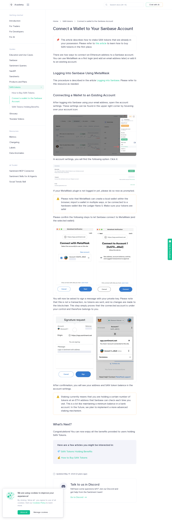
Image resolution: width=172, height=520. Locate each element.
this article (101, 43)
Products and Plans (18, 81)
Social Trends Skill (17, 181)
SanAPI (12, 71)
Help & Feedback (170, 251)
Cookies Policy (39, 503)
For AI (12, 37)
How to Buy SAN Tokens (23, 93)
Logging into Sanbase (108, 80)
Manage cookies (41, 512)
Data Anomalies (16, 153)
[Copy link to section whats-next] (51, 424)
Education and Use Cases (21, 55)
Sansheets (14, 76)
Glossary (13, 113)
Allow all (23, 512)
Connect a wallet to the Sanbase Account (27, 100)
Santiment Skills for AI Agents (23, 176)
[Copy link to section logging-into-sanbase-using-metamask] (51, 73)
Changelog (14, 142)
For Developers (16, 31)
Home (55, 21)
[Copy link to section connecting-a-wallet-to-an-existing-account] (51, 95)
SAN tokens (15, 87)
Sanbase (13, 60)
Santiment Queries (18, 65)
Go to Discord (76, 497)
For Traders (14, 26)
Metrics (12, 137)
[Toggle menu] (41, 87)
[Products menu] (28, 5)
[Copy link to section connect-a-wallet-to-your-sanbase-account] (51, 28)
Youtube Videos (16, 119)
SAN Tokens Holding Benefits (25, 107)
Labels (12, 147)
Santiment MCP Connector (21, 171)
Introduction (14, 21)
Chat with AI (154, 4)
